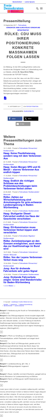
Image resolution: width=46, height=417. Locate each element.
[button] (15, 119)
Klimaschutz (32, 148)
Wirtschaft (6, 194)
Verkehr (9, 28)
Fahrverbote (22, 25)
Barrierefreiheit (17, 2)
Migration (31, 236)
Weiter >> (12, 286)
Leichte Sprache (30, 2)
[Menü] (41, 8)
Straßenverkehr (8, 150)
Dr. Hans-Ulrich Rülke (21, 28)
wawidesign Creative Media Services (21, 302)
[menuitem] (17, 1)
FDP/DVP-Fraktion (32, 106)
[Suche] (36, 8)
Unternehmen (33, 252)
